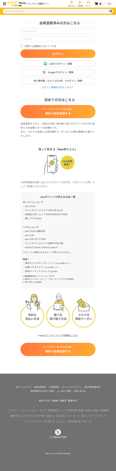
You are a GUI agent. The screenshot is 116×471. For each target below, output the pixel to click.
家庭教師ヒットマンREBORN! (62, 410)
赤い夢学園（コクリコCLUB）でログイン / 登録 (58, 80)
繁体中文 (72, 400)
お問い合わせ (80, 391)
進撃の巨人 (15, 416)
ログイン (58, 54)
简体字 (63, 400)
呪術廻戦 (104, 410)
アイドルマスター (29, 410)
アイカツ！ (13, 410)
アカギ (42, 410)
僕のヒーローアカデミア (93, 416)
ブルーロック (73, 416)
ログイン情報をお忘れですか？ (58, 87)
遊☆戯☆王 (49, 421)
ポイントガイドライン (72, 387)
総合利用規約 (40, 387)
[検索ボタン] (110, 11)
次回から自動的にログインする (40, 46)
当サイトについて (23, 387)
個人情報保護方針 (93, 387)
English (55, 400)
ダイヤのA (28, 416)
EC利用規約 (54, 387)
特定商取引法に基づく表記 (42, 391)
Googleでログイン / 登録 (59, 72)
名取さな (50, 416)
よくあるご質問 (64, 391)
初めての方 (44, 400)
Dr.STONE (40, 416)
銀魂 (81, 410)
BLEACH (60, 416)
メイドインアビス (33, 421)
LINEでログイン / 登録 (59, 63)
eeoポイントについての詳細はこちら (58, 335)
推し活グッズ (85, 421)
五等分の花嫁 (91, 410)
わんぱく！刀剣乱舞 (66, 421)
